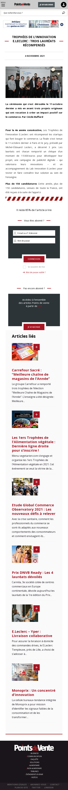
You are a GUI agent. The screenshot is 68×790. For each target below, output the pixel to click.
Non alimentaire (34, 768)
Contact (54, 784)
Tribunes (34, 771)
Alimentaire (34, 765)
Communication (34, 756)
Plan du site (21, 787)
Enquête (34, 759)
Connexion (34, 259)
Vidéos (34, 777)
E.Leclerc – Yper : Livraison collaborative (32, 633)
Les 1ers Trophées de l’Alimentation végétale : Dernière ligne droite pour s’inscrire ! (33, 444)
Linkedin (48, 787)
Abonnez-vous (38, 784)
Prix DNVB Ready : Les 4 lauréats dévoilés (32, 574)
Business (34, 753)
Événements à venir (34, 774)
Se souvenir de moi (36, 267)
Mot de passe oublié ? (36, 272)
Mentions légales (17, 784)
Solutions (34, 762)
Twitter (36, 787)
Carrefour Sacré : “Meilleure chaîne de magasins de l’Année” (31, 374)
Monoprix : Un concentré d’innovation (33, 692)
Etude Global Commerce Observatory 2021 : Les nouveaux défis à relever (33, 509)
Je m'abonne (46, 4)
